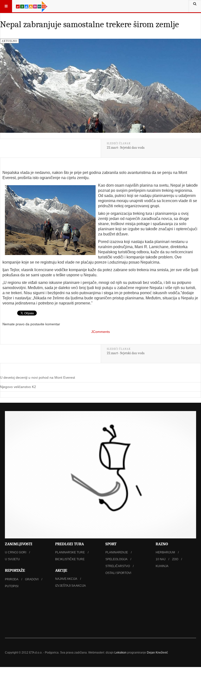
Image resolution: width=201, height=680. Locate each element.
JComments (100, 332)
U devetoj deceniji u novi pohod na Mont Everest (37, 377)
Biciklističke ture (70, 559)
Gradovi (31, 579)
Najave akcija (66, 579)
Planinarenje (116, 552)
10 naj (160, 559)
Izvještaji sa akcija (70, 585)
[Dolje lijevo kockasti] (100, 474)
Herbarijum (165, 552)
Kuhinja (162, 566)
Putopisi (11, 586)
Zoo (175, 559)
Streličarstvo (117, 566)
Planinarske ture (70, 552)
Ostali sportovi (118, 573)
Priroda (11, 579)
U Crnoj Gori (15, 552)
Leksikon (120, 652)
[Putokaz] (31, 6)
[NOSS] (100, 614)
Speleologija (116, 559)
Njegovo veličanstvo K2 (18, 387)
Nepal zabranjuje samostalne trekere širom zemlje (89, 24)
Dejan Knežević (157, 652)
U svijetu (12, 559)
